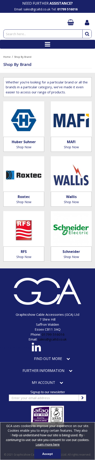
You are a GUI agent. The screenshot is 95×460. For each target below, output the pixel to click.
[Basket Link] (71, 22)
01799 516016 (53, 334)
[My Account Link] (87, 23)
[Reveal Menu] (47, 44)
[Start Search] (87, 33)
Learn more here (48, 444)
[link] (36, 348)
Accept (47, 454)
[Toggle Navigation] (47, 44)
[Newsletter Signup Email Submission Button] (82, 398)
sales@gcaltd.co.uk (52, 339)
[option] (47, 3)
